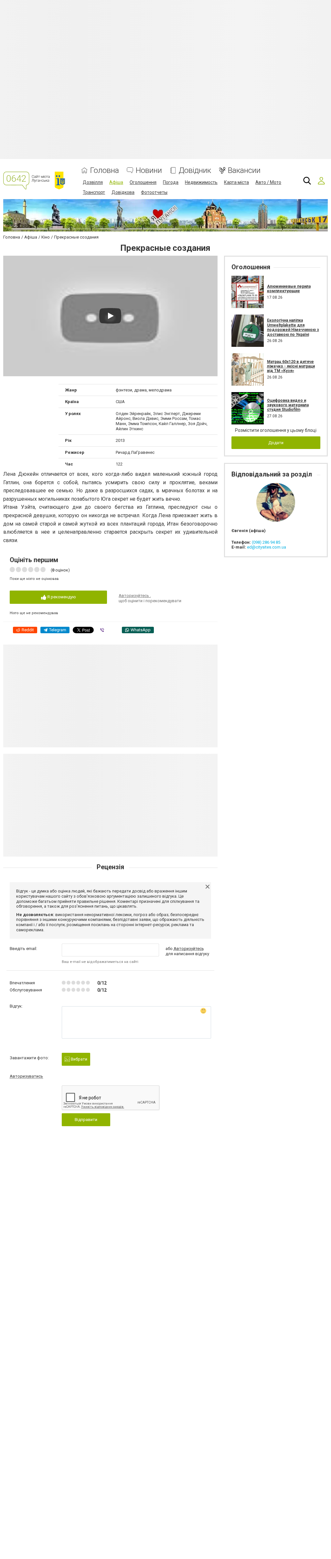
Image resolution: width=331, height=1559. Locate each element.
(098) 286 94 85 (266, 542)
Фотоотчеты (154, 192)
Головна (104, 170)
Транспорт (94, 192)
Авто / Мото (268, 182)
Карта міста (236, 182)
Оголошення (143, 182)
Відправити (86, 1119)
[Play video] (110, 316)
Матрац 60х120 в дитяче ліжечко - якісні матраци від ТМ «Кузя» (291, 366)
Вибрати (78, 1059)
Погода (170, 182)
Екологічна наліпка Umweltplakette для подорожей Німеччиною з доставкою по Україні (293, 327)
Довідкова (123, 192)
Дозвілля (93, 182)
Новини (149, 170)
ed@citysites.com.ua (266, 547)
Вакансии (244, 170)
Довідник (195, 170)
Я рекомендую (61, 596)
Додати (275, 442)
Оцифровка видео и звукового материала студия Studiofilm (288, 405)
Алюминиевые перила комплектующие (289, 288)
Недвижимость (201, 182)
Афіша (116, 182)
